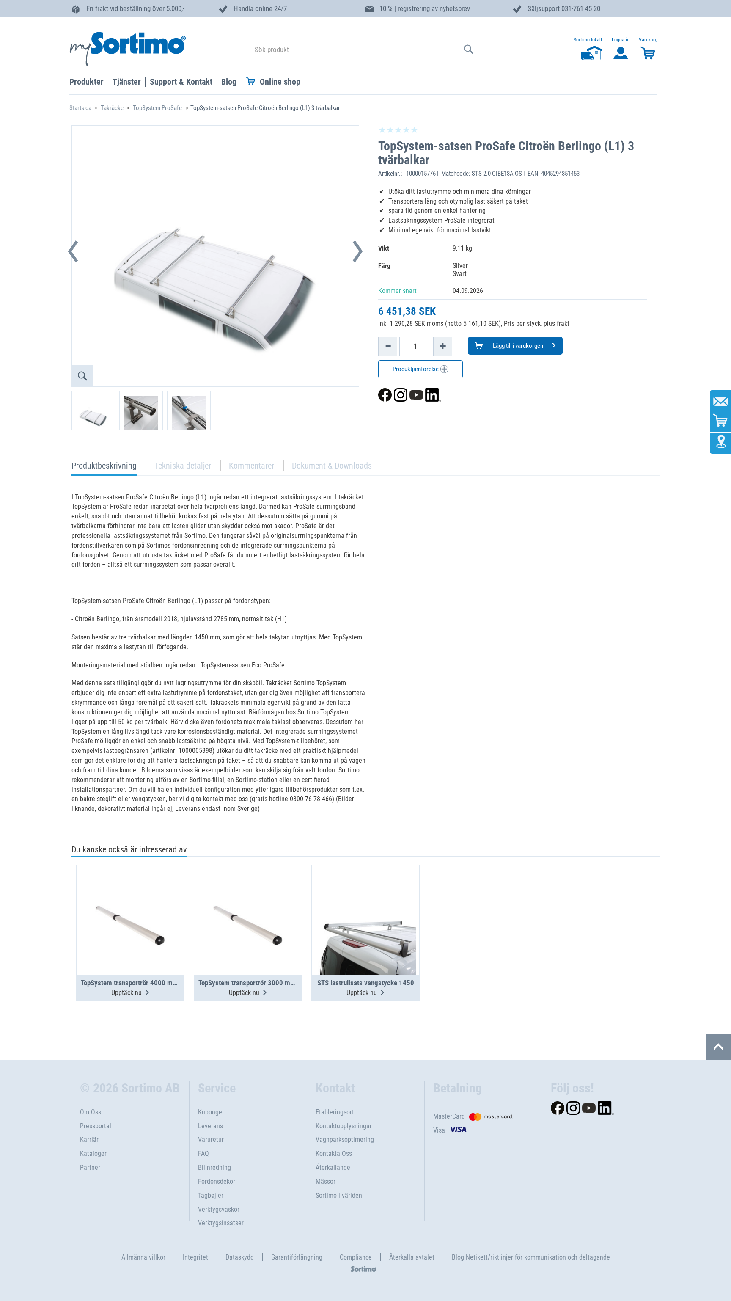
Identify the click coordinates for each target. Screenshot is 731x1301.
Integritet (195, 1257)
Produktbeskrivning (104, 468)
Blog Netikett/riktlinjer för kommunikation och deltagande (531, 1257)
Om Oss (90, 1112)
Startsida (80, 108)
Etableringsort (335, 1112)
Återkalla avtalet (411, 1257)
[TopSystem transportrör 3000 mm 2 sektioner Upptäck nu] (248, 899)
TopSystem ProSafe (157, 108)
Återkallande (333, 1167)
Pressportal (95, 1126)
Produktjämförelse (416, 369)
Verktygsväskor (218, 1209)
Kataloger (93, 1153)
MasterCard (449, 1116)
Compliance (356, 1257)
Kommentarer (251, 465)
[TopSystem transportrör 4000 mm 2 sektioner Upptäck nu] (130, 899)
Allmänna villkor (143, 1257)
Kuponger (211, 1112)
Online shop (280, 82)
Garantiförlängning (296, 1257)
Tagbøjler (210, 1195)
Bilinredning (214, 1167)
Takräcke (112, 108)
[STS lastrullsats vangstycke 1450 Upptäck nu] (365, 899)
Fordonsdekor (216, 1181)
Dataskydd (239, 1257)
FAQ (203, 1153)
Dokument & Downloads (332, 465)
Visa (439, 1130)
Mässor (325, 1181)
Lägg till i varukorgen (517, 346)
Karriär (89, 1140)
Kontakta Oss (334, 1153)
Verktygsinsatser (221, 1223)
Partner (90, 1167)
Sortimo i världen (339, 1195)
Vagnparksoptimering (345, 1140)
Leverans (210, 1126)
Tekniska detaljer (182, 465)
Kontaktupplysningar (344, 1126)
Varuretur (211, 1140)
